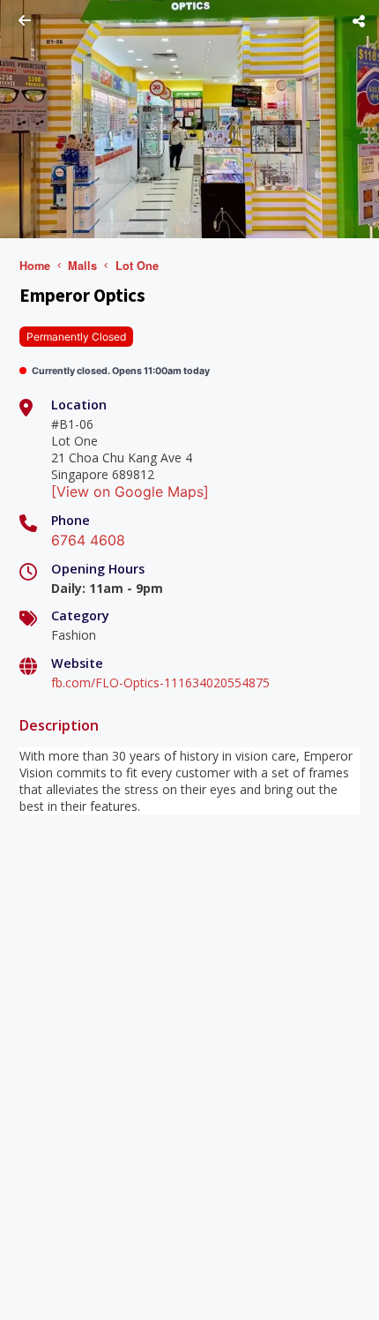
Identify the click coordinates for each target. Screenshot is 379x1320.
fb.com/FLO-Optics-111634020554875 (160, 682)
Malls (82, 266)
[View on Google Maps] (130, 491)
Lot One (137, 266)
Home (34, 266)
